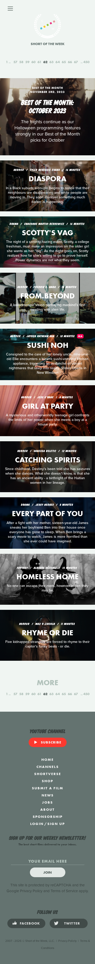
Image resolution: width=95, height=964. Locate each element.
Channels (47, 766)
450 (86, 62)
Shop (47, 781)
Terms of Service (64, 891)
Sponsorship (48, 816)
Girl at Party (47, 406)
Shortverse (47, 774)
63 (51, 62)
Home (47, 759)
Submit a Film (47, 788)
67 (76, 62)
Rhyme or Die (47, 633)
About (47, 809)
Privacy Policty (67, 941)
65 (64, 62)
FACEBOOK (30, 923)
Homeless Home (47, 577)
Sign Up (56, 823)
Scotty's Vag (47, 233)
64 (57, 62)
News (48, 795)
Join (47, 872)
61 (39, 62)
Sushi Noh (47, 345)
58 (21, 62)
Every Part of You (47, 513)
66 (70, 62)
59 (27, 62)
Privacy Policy (31, 891)
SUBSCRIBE (51, 742)
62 (45, 62)
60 (33, 62)
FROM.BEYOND (47, 296)
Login (37, 823)
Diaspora (47, 179)
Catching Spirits (47, 460)
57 (15, 62)
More (47, 682)
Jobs (47, 802)
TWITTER (72, 923)
